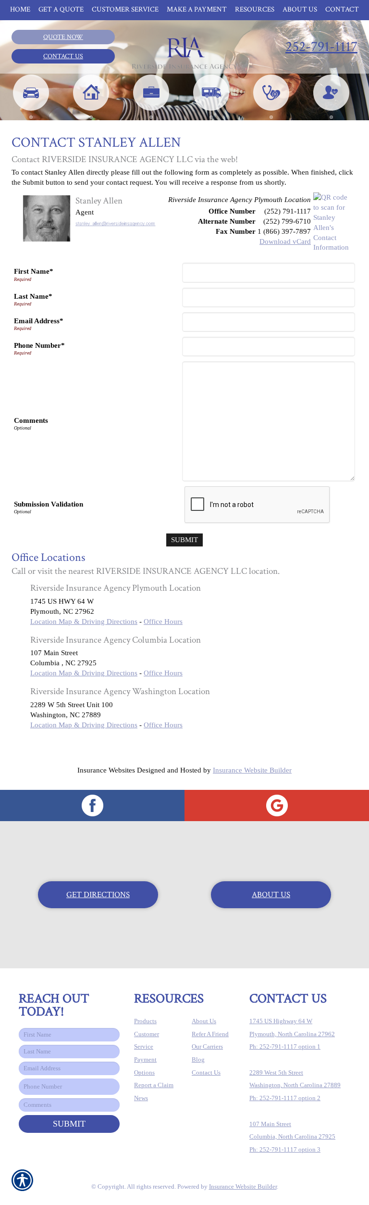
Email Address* (38, 321)
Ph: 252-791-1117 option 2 (284, 1098)
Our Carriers (207, 1046)
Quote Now (63, 37)
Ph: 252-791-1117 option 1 (284, 1046)
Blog (198, 1059)
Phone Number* (39, 345)
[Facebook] (92, 805)
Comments (31, 420)
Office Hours (163, 621)
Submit (69, 1124)
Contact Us (63, 56)
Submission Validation (48, 504)
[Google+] (277, 805)
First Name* (33, 271)
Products (145, 1021)
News (141, 1098)
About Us (271, 894)
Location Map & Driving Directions (83, 621)
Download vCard (285, 241)
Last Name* (33, 296)
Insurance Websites (106, 770)
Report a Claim (153, 1085)
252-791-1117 (321, 47)
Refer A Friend (210, 1034)
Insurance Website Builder (252, 770)
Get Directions (98, 894)
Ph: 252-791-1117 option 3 (284, 1149)
